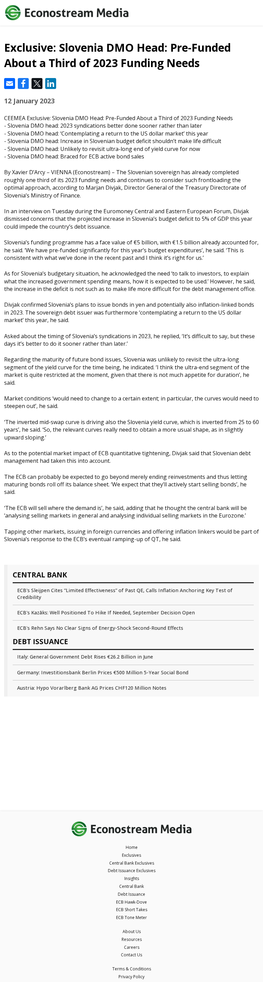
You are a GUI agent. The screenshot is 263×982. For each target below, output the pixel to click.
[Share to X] (37, 83)
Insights (131, 878)
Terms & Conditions (131, 969)
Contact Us (131, 955)
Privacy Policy (131, 977)
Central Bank (131, 886)
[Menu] (250, 13)
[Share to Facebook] (23, 83)
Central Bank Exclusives (131, 863)
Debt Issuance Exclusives (131, 870)
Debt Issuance (131, 894)
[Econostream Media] (118, 13)
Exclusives (131, 855)
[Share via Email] (9, 83)
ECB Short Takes (131, 910)
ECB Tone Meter (131, 917)
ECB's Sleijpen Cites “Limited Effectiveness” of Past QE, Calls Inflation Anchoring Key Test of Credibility (125, 593)
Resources (132, 939)
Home (132, 847)
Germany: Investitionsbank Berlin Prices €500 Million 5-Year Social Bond (102, 672)
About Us (132, 931)
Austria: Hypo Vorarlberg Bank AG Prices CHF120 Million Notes (91, 688)
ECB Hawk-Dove (131, 902)
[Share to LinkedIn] (50, 83)
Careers (131, 947)
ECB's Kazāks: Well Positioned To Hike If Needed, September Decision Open (106, 612)
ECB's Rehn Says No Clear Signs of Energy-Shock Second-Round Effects (100, 628)
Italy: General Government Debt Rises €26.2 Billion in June (85, 656)
